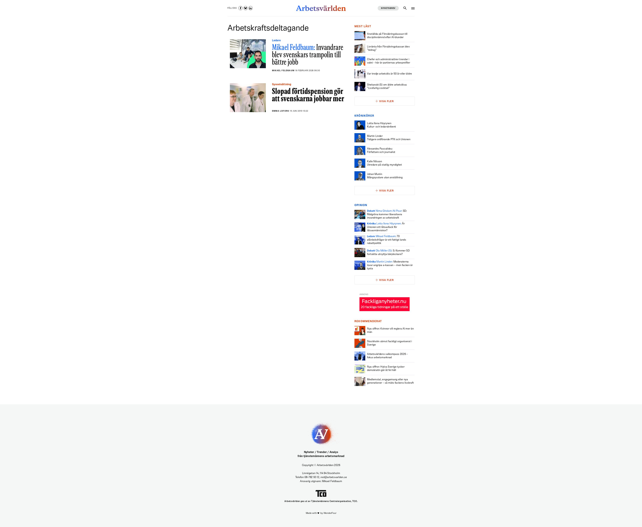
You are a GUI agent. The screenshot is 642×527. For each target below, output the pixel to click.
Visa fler (386, 101)
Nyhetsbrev (388, 8)
